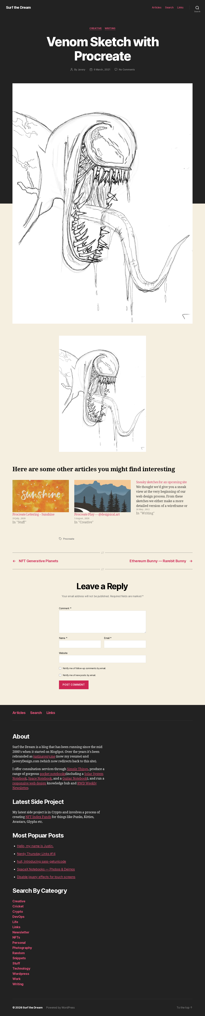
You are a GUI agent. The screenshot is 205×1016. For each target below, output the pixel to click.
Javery (81, 69)
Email (108, 638)
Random (18, 953)
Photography (22, 948)
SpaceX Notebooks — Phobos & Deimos (46, 869)
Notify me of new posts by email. (79, 675)
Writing (110, 28)
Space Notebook (40, 779)
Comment (65, 608)
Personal (19, 943)
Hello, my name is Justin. (35, 846)
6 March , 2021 (102, 69)
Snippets (19, 958)
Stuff (16, 963)
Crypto (17, 911)
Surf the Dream (18, 7)
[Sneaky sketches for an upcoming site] (164, 502)
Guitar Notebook (74, 779)
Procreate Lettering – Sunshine (33, 515)
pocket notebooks (53, 774)
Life (15, 922)
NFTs (16, 937)
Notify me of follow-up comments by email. (84, 668)
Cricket (18, 906)
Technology (21, 968)
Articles (156, 7)
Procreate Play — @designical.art (97, 515)
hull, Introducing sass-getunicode (41, 861)
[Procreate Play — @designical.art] (102, 496)
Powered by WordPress (60, 1007)
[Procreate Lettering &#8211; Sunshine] (40, 496)
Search (169, 7)
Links (180, 7)
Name (63, 638)
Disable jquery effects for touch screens (46, 877)
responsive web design (29, 783)
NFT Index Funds (38, 817)
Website (63, 653)
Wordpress (20, 974)
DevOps (18, 917)
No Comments (127, 69)
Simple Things (77, 769)
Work (16, 979)
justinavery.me (44, 756)
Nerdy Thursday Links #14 (36, 854)
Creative (95, 28)
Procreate (68, 538)
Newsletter (20, 932)
